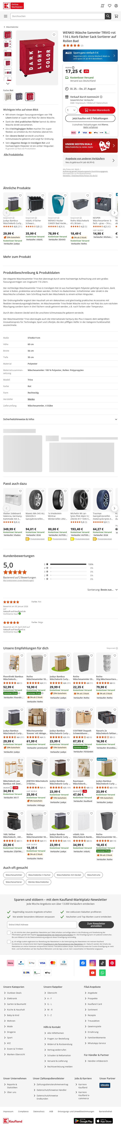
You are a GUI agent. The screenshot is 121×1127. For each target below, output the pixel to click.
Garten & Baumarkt (16, 1004)
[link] (102, 5)
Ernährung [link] (93, 1032)
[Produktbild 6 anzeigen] (8, 81)
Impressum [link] (8, 1111)
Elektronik (12, 998)
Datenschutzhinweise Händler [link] (52, 1090)
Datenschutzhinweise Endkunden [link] (47, 1097)
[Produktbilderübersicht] (7, 57)
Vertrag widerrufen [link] (56, 1049)
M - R (50, 1009)
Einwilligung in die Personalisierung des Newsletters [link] (63, 944)
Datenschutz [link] (38, 1111)
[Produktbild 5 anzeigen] (8, 72)
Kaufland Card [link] (95, 1004)
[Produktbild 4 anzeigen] (8, 62)
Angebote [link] (92, 992)
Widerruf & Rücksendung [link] (59, 1044)
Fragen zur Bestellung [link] (58, 1038)
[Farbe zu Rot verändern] (30, 96)
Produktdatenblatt (37, 539)
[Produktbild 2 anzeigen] (8, 44)
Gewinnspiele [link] (94, 1026)
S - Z (49, 1015)
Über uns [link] (11, 1092)
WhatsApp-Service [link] (97, 1043)
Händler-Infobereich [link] (98, 1061)
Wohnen (11, 1020)
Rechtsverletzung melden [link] (60, 1066)
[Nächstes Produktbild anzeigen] (7, 83)
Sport (9, 1037)
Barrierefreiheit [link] (105, 1111)
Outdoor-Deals (14, 992)
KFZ (9, 1043)
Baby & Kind (13, 1015)
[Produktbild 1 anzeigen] (8, 35)
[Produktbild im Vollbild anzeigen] (37, 57)
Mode (10, 1026)
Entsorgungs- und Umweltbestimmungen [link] (76, 1111)
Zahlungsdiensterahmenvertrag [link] (52, 1084)
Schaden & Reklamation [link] (59, 1055)
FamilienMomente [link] (97, 1037)
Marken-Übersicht (16, 1054)
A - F (49, 998)
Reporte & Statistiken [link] (12, 1086)
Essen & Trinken (15, 1048)
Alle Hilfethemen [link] (55, 1033)
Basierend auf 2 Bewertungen (19, 577)
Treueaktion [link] (94, 1020)
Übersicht (52, 992)
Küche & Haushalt (16, 1009)
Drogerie (11, 1032)
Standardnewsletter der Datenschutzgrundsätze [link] (55, 935)
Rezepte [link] (92, 1015)
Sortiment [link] (93, 1009)
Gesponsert (7, 218)
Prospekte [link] (93, 998)
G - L (49, 1004)
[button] (68, 564)
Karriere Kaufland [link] (83, 1086)
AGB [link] (51, 1111)
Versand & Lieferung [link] (57, 1061)
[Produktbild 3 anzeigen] (8, 53)
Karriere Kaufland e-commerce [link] (84, 1095)
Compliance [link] (23, 1111)
